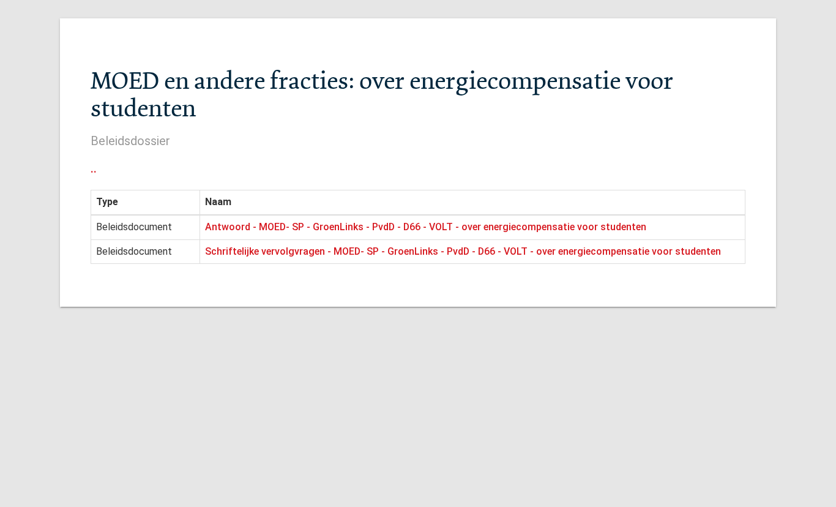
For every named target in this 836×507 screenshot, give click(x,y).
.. (94, 168)
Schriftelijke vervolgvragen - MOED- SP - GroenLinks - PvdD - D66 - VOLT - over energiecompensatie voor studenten (463, 251)
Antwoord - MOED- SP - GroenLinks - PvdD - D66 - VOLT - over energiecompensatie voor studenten (425, 227)
